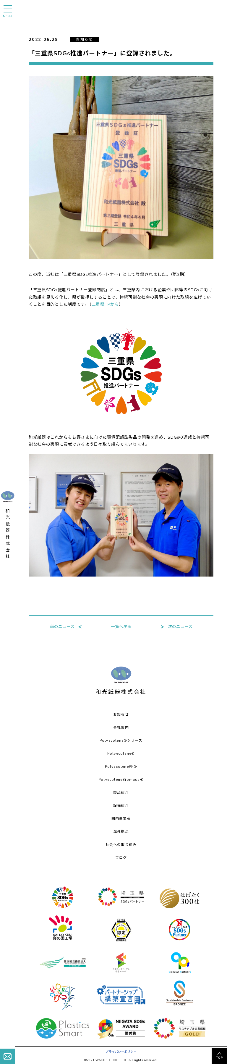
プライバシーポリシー (121, 1052)
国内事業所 (121, 818)
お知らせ (121, 714)
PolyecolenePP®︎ (121, 766)
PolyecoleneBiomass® (121, 779)
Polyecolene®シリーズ (121, 740)
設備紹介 (121, 805)
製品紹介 (121, 792)
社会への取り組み (121, 844)
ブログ (121, 857)
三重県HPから (105, 304)
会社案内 (121, 727)
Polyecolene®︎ (121, 753)
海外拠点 (121, 831)
